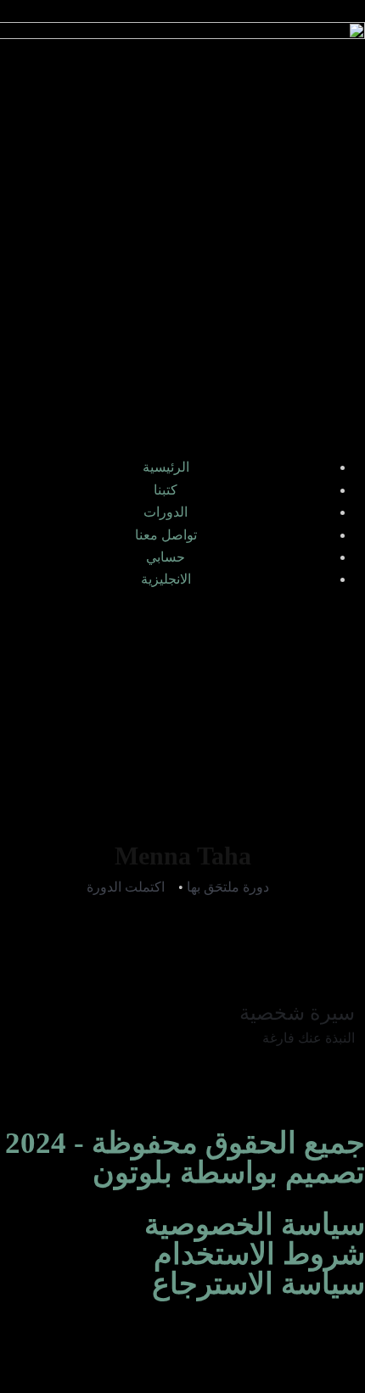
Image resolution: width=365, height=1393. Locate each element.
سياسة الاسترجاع (258, 1284)
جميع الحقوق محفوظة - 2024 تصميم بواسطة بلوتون (185, 1158)
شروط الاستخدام (259, 1254)
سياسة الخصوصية (254, 1224)
